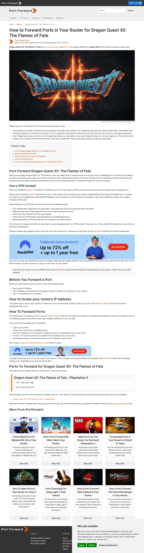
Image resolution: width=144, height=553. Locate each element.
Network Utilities (102, 303)
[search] (76, 3)
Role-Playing (69, 47)
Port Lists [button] (24, 18)
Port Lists (40, 3)
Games (19, 24)
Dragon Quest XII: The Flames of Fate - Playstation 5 (34, 399)
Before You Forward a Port (25, 154)
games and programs (121, 404)
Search (130, 10)
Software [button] (36, 18)
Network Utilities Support (41, 538)
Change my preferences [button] (108, 545)
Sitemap (69, 3)
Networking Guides (38, 543)
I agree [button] (81, 545)
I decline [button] (91, 545)
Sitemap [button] (59, 18)
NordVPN (32, 194)
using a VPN (31, 190)
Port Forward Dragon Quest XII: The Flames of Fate (35, 151)
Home (11, 24)
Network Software (70, 541)
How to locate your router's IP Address (30, 156)
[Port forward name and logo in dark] (23, 10)
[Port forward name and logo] (11, 3)
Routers (31, 3)
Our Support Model (38, 541)
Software (49, 3)
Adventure (55, 47)
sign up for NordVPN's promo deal (35, 343)
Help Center (60, 3)
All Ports (66, 546)
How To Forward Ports (24, 159)
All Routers (67, 543)
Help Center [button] (48, 18)
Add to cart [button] (134, 3)
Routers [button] (13, 18)
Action (48, 47)
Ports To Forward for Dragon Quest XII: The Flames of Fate (38, 162)
